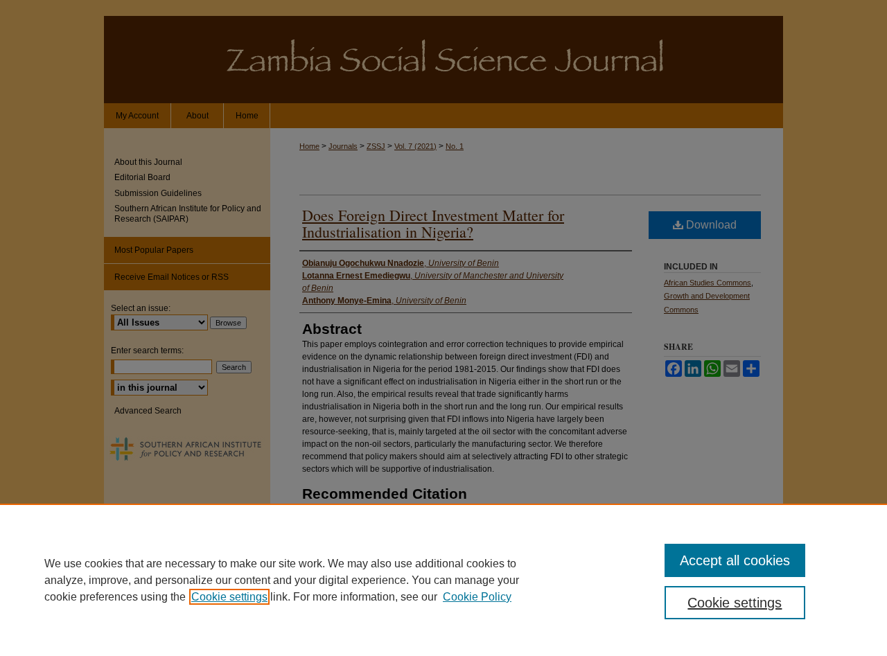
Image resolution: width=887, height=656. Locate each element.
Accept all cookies (735, 560)
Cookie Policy (477, 597)
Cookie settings (229, 597)
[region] (443, 580)
